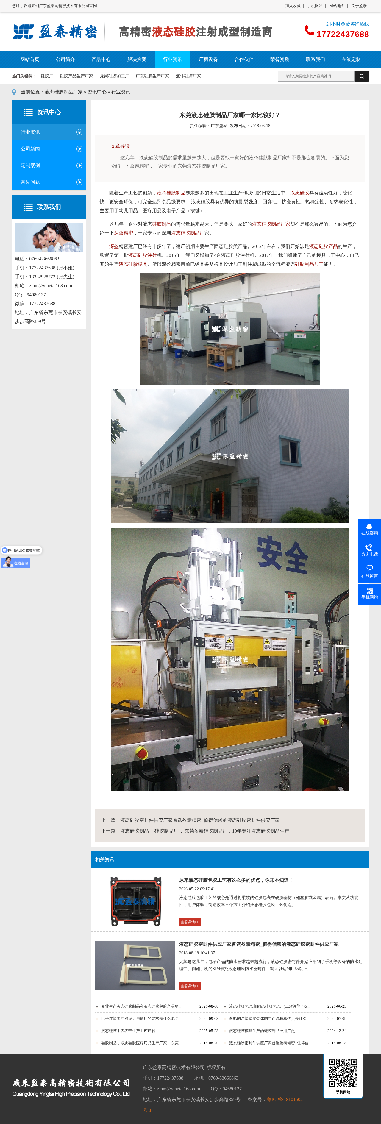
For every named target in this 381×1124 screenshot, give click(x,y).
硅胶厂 (47, 76)
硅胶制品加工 (309, 264)
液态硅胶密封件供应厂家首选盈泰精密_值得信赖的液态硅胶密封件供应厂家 (200, 820)
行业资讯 (120, 91)
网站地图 (337, 6)
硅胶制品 (161, 224)
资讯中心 (97, 91)
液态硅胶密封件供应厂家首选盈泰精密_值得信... (270, 1043)
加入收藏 (293, 6)
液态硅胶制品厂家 (64, 91)
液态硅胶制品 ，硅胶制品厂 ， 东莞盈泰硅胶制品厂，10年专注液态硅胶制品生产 (204, 830)
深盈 (114, 246)
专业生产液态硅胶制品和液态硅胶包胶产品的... (141, 1006)
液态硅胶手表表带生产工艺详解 (128, 1030)
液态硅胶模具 (133, 264)
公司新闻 (30, 148)
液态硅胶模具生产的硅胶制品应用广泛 (262, 1030)
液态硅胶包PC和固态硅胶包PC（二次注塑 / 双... (269, 1006)
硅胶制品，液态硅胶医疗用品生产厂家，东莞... (141, 1043)
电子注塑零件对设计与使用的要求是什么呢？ (140, 1018)
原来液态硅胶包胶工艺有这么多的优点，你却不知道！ (236, 880)
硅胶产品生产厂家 (76, 76)
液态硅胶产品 (323, 246)
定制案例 (30, 165)
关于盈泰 (359, 6)
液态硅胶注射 (142, 255)
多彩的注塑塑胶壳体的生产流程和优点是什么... (269, 1018)
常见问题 (30, 182)
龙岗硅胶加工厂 (114, 76)
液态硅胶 (299, 192)
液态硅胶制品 (171, 192)
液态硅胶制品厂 (187, 232)
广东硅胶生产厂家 (152, 76)
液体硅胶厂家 (188, 76)
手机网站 (315, 6)
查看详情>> (190, 922)
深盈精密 (123, 232)
